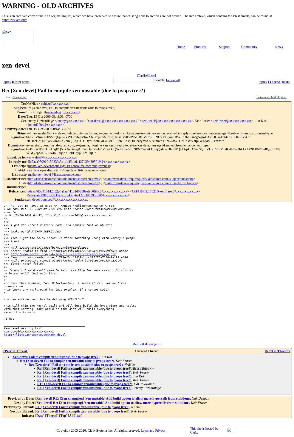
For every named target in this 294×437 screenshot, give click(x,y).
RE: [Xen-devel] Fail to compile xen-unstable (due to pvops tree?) (84, 384)
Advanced (173, 80)
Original (281, 97)
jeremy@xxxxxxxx (70, 121)
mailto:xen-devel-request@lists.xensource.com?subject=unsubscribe (151, 183)
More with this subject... (147, 344)
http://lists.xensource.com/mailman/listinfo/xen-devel (63, 179)
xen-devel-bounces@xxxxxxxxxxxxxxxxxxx (57, 199)
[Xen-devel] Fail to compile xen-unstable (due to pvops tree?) (55, 357)
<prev (7, 82)
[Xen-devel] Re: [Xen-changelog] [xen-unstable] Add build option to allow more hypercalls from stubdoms (112, 403)
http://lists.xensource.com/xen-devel (35, 334)
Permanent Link (266, 97)
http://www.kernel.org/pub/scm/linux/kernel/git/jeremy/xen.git (63, 254)
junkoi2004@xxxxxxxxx (45, 124)
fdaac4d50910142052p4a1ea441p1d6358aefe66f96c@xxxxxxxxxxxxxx (77, 191)
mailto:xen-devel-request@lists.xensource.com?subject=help (69, 166)
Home (180, 47)
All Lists (150, 75)
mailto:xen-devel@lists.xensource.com (54, 174)
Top (140, 75)
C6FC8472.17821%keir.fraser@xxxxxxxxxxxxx (165, 191)
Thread (274, 82)
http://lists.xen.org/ (14, 20)
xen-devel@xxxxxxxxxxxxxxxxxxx (112, 121)
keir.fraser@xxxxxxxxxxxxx (232, 121)
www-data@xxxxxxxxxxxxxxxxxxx (51, 157)
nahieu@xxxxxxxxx (55, 103)
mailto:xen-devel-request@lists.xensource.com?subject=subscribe (149, 179)
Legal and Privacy (153, 430)
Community (249, 47)
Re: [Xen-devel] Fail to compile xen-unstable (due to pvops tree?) (67, 361)
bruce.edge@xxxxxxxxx (62, 112)
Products (200, 47)
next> (26, 82)
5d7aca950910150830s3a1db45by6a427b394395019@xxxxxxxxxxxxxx (78, 161)
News (279, 47)
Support (224, 47)
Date (16, 82)
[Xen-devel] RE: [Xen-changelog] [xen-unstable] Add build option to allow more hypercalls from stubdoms (112, 398)
